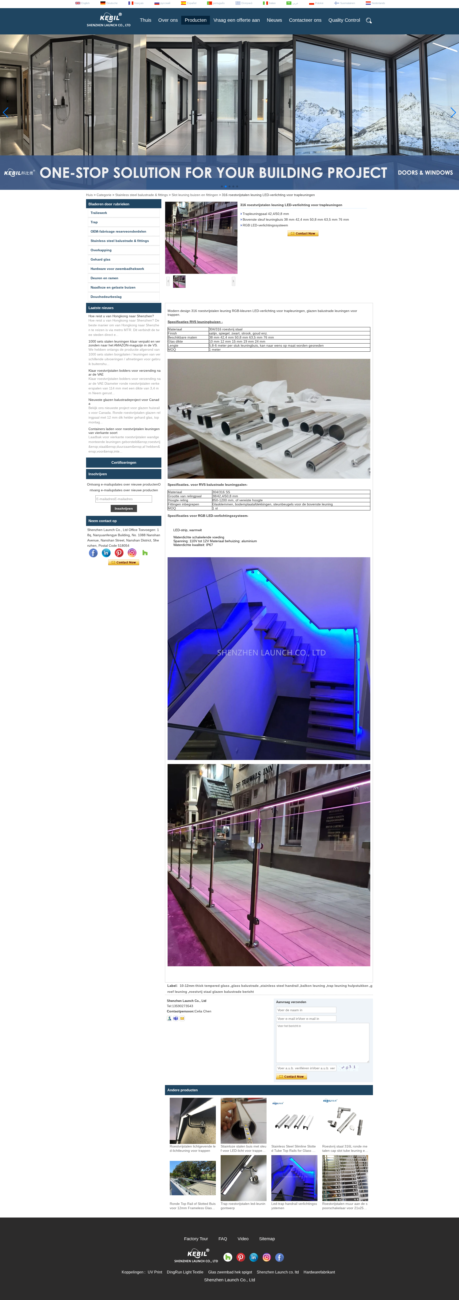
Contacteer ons (305, 20)
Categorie (104, 195)
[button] (222, 186)
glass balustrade (245, 986)
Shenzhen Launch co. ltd (278, 1272)
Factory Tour (196, 1238)
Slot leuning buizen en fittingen (195, 195)
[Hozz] (145, 553)
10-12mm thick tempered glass (205, 986)
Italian (272, 3)
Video (243, 1238)
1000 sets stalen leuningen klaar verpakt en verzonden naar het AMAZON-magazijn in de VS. (124, 343)
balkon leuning (313, 986)
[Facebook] (93, 553)
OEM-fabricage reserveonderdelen (118, 231)
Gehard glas (100, 259)
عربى (295, 3)
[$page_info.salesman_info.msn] (169, 1018)
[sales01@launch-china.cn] (182, 1018)
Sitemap (267, 1238)
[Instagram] (132, 553)
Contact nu (123, 562)
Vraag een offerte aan (236, 20)
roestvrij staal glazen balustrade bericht (221, 992)
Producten (196, 20)
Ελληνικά (246, 3)
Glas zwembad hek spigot (230, 1272)
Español (191, 3)
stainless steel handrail (280, 986)
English (85, 3)
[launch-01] (175, 1018)
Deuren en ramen (104, 278)
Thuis (145, 20)
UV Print (155, 1272)
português (219, 3)
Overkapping (101, 250)
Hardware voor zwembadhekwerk (117, 269)
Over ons (168, 20)
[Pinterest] (119, 553)
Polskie (319, 3)
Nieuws (274, 20)
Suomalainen (347, 3)
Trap (94, 222)
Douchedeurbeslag (106, 297)
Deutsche (112, 3)
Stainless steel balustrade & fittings (141, 195)
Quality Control (344, 20)
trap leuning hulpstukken (347, 986)
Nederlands (378, 3)
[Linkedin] (106, 553)
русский (165, 3)
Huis (89, 195)
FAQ (223, 1238)
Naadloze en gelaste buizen (113, 287)
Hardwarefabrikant (319, 1272)
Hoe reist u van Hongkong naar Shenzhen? (121, 316)
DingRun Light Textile (185, 1272)
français (139, 3)
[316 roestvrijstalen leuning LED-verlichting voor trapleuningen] (201, 238)
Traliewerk (99, 213)
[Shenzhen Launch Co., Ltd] (108, 29)
